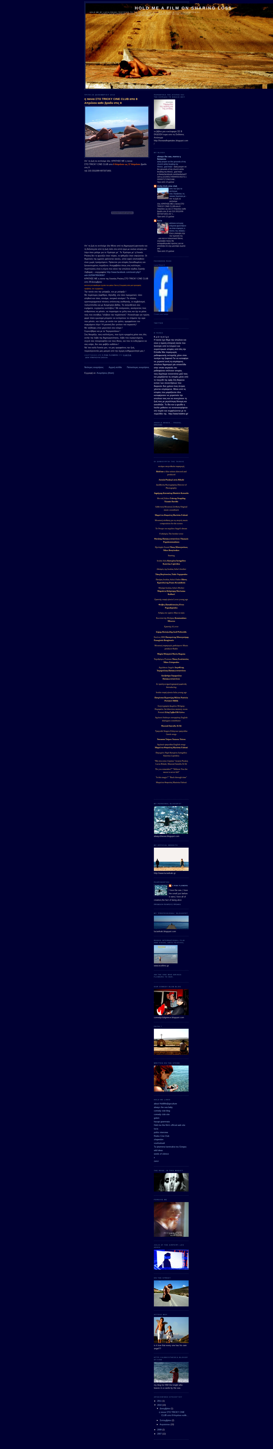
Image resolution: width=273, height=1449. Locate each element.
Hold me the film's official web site (169, 1125)
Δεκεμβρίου (165, 1408)
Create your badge (161, 314)
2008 (159, 1429)
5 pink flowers (180, 885)
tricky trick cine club (167, 186)
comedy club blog (162, 1111)
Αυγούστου (165, 1424)
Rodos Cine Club (161, 1136)
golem (156, 1118)
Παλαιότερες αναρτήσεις (138, 367)
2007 (159, 1434)
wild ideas (158, 1150)
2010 (159, 1405)
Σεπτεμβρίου (166, 1420)
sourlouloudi (159, 1143)
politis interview (161, 1132)
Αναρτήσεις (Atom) (105, 373)
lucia (159, 220)
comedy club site (162, 1114)
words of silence (161, 1154)
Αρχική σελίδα (115, 367)
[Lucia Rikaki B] (163, 311)
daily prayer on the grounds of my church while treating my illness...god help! (171, 164)
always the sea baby (163, 1107)
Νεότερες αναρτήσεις (93, 367)
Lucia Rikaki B (159, 265)
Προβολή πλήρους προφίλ (167, 904)
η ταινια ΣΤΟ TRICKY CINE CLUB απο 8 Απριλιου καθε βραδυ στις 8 (110, 101)
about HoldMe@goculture (165, 1103)
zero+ (156, 1161)
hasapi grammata (162, 1121)
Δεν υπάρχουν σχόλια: (97, 357)
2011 (159, 1401)
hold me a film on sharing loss (183, 8)
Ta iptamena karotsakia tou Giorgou (170, 1147)
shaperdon (158, 1139)
